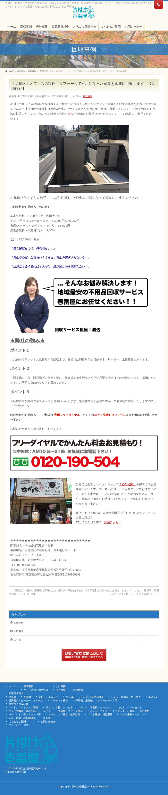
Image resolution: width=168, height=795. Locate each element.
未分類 (17, 639)
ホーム (12, 686)
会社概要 (61, 686)
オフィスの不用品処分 (36, 689)
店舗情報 (78, 689)
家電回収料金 (16, 693)
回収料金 (19, 631)
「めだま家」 (127, 484)
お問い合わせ (48, 721)
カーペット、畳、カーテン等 (25, 714)
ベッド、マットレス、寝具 (23, 707)
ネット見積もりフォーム (110, 414)
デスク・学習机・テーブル (95, 707)
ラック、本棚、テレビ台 (59, 707)
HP (70, 113)
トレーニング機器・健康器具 (64, 714)
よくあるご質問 (17, 721)
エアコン (153, 696)
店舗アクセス (112, 522)
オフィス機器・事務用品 (22, 711)
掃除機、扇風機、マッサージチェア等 (96, 700)
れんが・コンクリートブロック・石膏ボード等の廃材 (119, 711)
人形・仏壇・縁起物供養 (22, 718)
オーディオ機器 (59, 700)
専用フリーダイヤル (67, 414)
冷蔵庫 (12, 696)
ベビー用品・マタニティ (133, 714)
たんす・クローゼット (129, 707)
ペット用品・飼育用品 (100, 714)
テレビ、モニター (48, 696)
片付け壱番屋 (79, 786)
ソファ (47, 711)
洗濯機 (27, 696)
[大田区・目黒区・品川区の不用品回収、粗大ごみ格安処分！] (84, 14)
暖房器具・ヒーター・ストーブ (26, 700)
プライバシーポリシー (21, 725)
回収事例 (87, 96)
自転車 (47, 718)
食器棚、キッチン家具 (70, 711)
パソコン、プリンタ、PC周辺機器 (85, 696)
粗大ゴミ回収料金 (18, 704)
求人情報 (61, 689)
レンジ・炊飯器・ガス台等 (126, 696)
